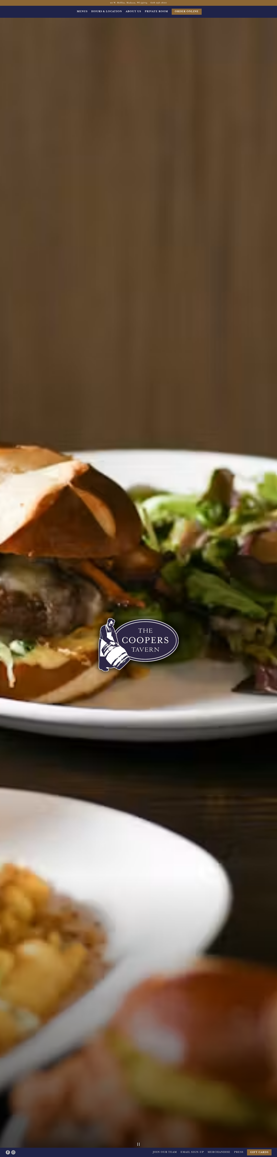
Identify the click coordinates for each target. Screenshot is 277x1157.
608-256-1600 (159, 3)
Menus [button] (82, 11)
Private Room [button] (156, 11)
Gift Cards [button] (259, 1152)
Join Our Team (165, 1152)
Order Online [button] (187, 11)
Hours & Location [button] (106, 11)
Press (238, 1152)
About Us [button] (133, 11)
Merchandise (219, 1152)
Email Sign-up (192, 1152)
